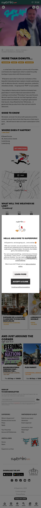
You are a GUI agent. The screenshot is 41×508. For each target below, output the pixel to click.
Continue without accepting (20, 287)
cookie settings (20, 260)
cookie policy (31, 257)
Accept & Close (20, 281)
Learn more (20, 274)
